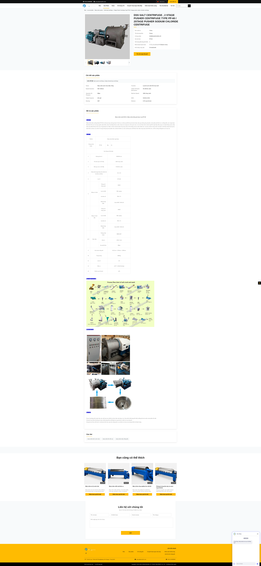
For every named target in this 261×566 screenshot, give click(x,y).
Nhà (100, 5)
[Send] (258, 563)
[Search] (189, 5)
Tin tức (173, 5)
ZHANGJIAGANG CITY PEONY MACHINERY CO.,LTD (153, 564)
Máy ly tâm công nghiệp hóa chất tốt (142, 486)
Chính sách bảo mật (88, 564)
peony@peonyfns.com (100, 1)
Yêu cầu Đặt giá (164, 5)
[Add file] (234, 563)
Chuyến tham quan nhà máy (134, 5)
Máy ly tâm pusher (99, 10)
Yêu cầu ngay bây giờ (142, 54)
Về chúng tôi (120, 5)
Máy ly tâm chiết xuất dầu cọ (116, 486)
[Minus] (257, 534)
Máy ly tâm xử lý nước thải (92, 486)
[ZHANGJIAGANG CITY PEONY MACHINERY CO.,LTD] (89, 5)
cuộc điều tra (173, 1)
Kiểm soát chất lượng (151, 5)
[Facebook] (259, 283)
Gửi (130, 533)
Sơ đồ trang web (98, 564)
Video (113, 5)
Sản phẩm (106, 5)
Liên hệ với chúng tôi (170, 554)
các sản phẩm (90, 10)
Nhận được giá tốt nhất (95, 494)
